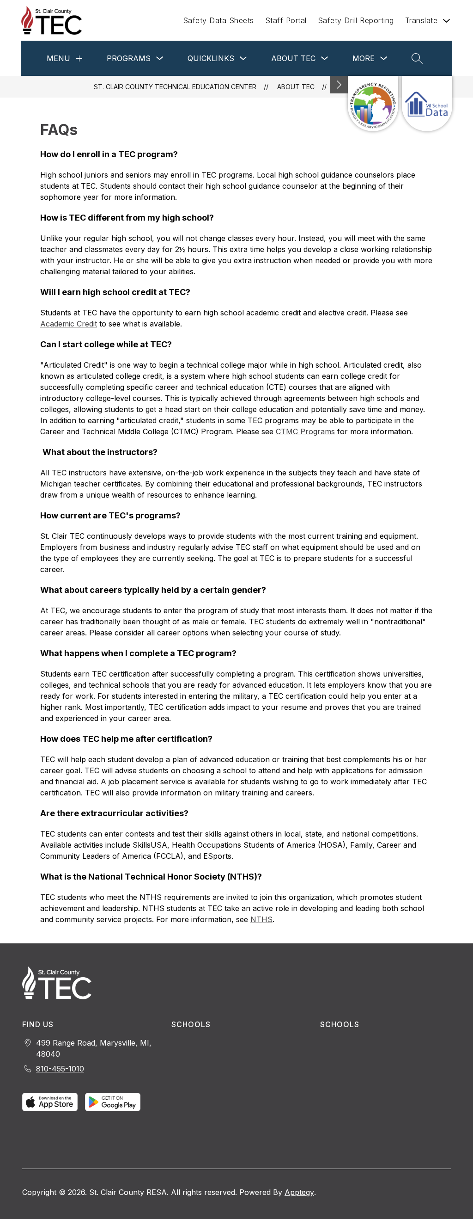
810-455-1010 (60, 1068)
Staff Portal (286, 20)
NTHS (261, 919)
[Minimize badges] (339, 84)
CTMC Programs (305, 431)
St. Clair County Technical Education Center (175, 87)
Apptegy (299, 1192)
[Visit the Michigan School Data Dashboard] (427, 103)
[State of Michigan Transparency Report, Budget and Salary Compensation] (373, 103)
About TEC (293, 58)
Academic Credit (68, 323)
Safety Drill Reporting (356, 20)
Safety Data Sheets (218, 20)
